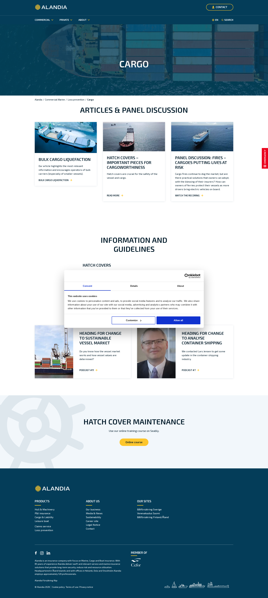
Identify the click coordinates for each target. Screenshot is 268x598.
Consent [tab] (87, 286)
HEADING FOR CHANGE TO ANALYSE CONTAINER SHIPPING (203, 338)
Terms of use (72, 587)
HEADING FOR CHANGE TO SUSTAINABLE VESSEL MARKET (100, 338)
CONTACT (221, 7)
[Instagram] (42, 553)
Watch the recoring (187, 195)
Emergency (264, 157)
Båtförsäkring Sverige (149, 509)
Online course (134, 442)
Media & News (94, 513)
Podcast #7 (189, 370)
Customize (132, 320)
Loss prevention (44, 530)
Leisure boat (42, 520)
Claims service (43, 526)
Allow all (178, 320)
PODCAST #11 (86, 370)
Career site (92, 520)
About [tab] (180, 286)
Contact (90, 528)
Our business (93, 509)
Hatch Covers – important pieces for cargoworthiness (129, 162)
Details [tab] (134, 286)
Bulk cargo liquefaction (65, 159)
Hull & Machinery (44, 509)
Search (228, 19)
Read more (113, 195)
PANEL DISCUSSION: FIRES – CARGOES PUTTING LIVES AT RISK (201, 162)
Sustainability (93, 517)
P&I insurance (42, 513)
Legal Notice (93, 524)
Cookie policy (58, 587)
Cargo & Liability (44, 517)
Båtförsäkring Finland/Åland (153, 517)
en (216, 19)
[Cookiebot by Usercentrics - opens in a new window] (186, 276)
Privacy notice (86, 587)
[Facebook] (36, 553)
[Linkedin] (48, 553)
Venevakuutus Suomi (148, 513)
